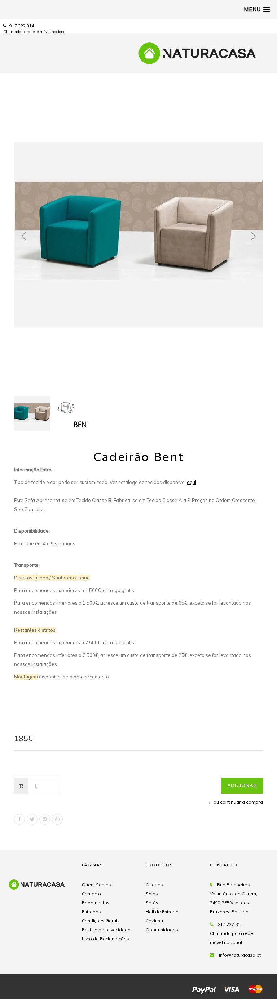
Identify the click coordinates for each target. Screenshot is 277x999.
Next (253, 236)
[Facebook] (19, 819)
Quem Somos (96, 884)
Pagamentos (96, 902)
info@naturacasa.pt (240, 955)
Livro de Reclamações (105, 938)
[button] (256, 9)
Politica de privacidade (106, 929)
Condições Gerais (101, 920)
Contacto (91, 893)
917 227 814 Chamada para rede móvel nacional (231, 933)
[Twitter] (32, 819)
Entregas (91, 911)
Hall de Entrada (162, 911)
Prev (23, 236)
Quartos (154, 884)
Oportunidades (162, 929)
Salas (152, 893)
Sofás (152, 902)
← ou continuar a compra (235, 802)
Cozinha (154, 920)
